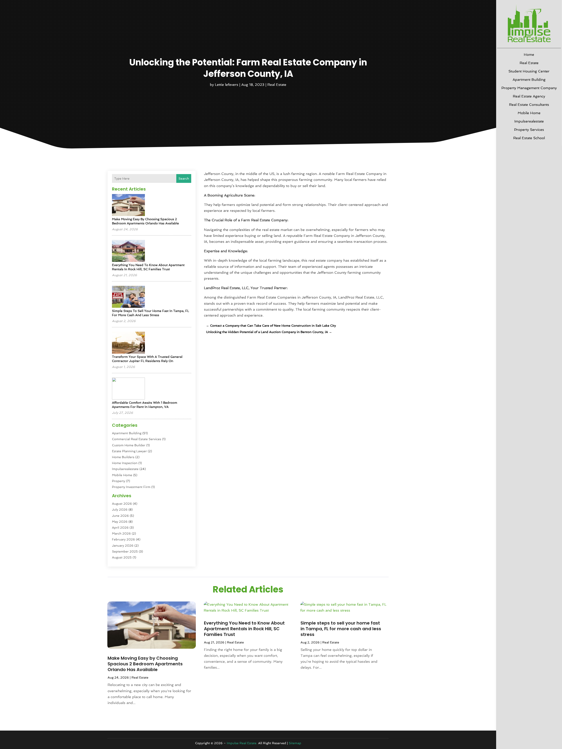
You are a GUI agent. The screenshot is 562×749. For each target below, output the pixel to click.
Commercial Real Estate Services (136, 439)
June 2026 (120, 515)
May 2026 (120, 521)
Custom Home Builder (128, 445)
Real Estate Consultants (529, 105)
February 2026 (123, 539)
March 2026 (121, 533)
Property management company (529, 88)
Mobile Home (529, 113)
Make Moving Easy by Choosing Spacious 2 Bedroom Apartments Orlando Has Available (145, 664)
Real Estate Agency (529, 96)
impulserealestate (529, 121)
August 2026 (122, 503)
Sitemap (295, 743)
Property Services (529, 130)
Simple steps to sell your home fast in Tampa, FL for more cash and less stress (341, 628)
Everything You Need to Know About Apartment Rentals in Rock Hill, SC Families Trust (244, 628)
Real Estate (529, 63)
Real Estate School (529, 138)
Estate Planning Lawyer (129, 451)
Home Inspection (124, 463)
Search (183, 178)
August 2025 (122, 557)
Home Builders (123, 457)
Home (529, 54)
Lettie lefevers (226, 85)
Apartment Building (529, 79)
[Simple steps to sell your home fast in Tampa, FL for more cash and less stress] (128, 297)
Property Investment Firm (131, 487)
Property (118, 481)
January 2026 (122, 545)
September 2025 (125, 551)
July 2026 (120, 509)
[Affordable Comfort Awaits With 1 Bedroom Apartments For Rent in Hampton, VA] (128, 389)
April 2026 (120, 527)
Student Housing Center (528, 71)
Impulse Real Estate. (242, 743)
